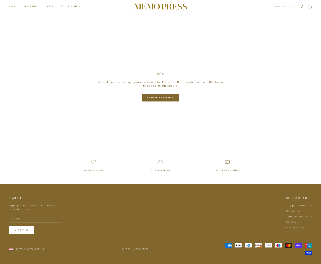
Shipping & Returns (299, 205)
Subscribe (21, 230)
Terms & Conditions (299, 216)
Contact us (293, 211)
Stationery (31, 6)
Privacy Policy (295, 227)
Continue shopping (160, 97)
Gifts (49, 6)
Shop (12, 6)
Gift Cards (292, 222)
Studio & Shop (70, 6)
